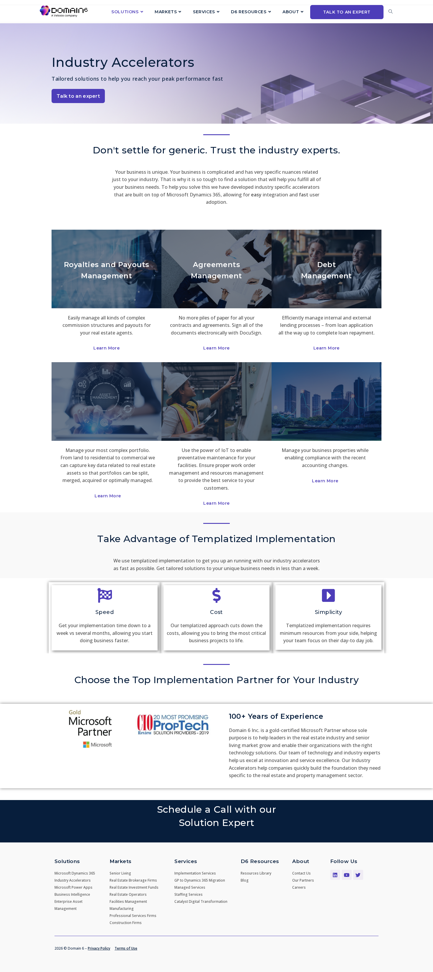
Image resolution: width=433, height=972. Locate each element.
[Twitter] (358, 875)
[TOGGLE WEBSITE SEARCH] (391, 12)
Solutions (67, 861)
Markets (121, 861)
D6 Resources (260, 861)
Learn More (106, 348)
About (300, 861)
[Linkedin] (335, 875)
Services (185, 861)
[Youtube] (347, 875)
